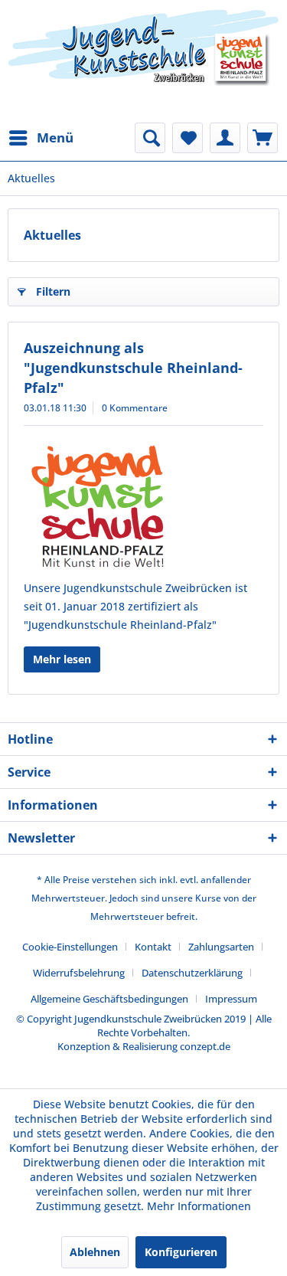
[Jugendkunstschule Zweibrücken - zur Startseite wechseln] (143, 61)
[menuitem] (40, 138)
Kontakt (153, 947)
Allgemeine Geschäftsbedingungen (109, 999)
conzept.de (205, 1046)
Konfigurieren (181, 1252)
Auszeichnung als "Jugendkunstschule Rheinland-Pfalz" (133, 368)
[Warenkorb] (262, 138)
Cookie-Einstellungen (70, 947)
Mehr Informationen (199, 1206)
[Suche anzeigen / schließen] (150, 138)
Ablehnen (95, 1252)
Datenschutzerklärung (192, 973)
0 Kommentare (135, 407)
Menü (55, 137)
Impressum (231, 999)
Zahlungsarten (221, 947)
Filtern (53, 291)
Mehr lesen (62, 659)
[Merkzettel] (187, 138)
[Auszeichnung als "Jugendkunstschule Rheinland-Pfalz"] (143, 506)
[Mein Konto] (225, 138)
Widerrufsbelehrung (79, 973)
